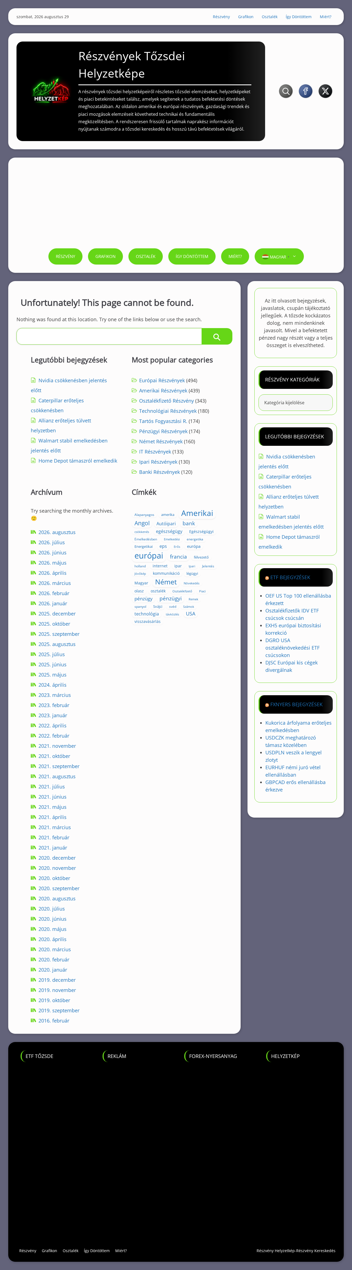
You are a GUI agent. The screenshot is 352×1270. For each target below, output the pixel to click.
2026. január (52, 603)
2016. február (53, 1020)
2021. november (57, 746)
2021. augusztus (57, 776)
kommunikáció (166, 573)
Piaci (202, 591)
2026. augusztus (57, 532)
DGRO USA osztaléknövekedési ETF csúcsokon (292, 647)
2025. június (52, 664)
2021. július (51, 786)
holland (140, 566)
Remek (193, 599)
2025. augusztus (57, 644)
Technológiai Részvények (168, 411)
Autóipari (166, 524)
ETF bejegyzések (290, 577)
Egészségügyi (201, 531)
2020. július (51, 908)
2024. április (52, 684)
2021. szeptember (58, 766)
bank (189, 523)
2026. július (51, 542)
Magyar (141, 582)
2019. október (54, 1000)
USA (190, 613)
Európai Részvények (162, 380)
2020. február (53, 959)
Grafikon (246, 16)
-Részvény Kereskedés (315, 1250)
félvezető (201, 557)
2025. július (51, 654)
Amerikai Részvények (163, 390)
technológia (146, 614)
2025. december (57, 613)
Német (166, 581)
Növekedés (191, 583)
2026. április (52, 573)
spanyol (140, 606)
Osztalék (269, 16)
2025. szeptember (58, 634)
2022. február (53, 735)
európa (193, 546)
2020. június (52, 919)
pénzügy (143, 598)
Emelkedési (172, 539)
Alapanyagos (144, 514)
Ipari (192, 566)
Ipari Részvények (158, 461)
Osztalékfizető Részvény (166, 400)
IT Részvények (155, 451)
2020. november (57, 868)
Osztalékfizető (182, 591)
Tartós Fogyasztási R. (163, 421)
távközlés (172, 614)
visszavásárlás (147, 621)
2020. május (52, 929)
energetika (195, 539)
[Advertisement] (176, 207)
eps (163, 546)
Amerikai (197, 513)
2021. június (52, 796)
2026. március (54, 583)
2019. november (57, 990)
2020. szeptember (58, 888)
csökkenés (141, 532)
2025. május (52, 674)
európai (148, 555)
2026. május (52, 562)
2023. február (53, 705)
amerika (167, 514)
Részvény (221, 16)
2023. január (52, 715)
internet (160, 565)
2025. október (54, 623)
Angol (142, 523)
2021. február (53, 837)
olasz (139, 590)
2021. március (54, 827)
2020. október (54, 878)
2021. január (52, 847)
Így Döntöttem (299, 16)
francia (178, 556)
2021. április (52, 817)
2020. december (57, 857)
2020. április (52, 939)
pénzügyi (171, 598)
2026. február (53, 593)
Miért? (325, 16)
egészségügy (169, 531)
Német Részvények (161, 441)
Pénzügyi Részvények (163, 431)
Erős (177, 547)
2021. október (54, 756)
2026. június (52, 552)
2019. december (57, 980)
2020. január (52, 969)
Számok (188, 606)
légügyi (192, 573)
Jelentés (208, 566)
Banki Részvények (159, 472)
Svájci (157, 606)
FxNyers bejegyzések (296, 704)
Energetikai (143, 546)
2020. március (54, 949)
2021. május (52, 807)
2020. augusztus (57, 898)
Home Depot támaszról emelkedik (77, 460)
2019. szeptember (58, 1010)
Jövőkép (140, 574)
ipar (178, 565)
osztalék (158, 590)
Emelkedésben (145, 539)
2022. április (52, 725)
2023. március (54, 695)
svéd (172, 606)
